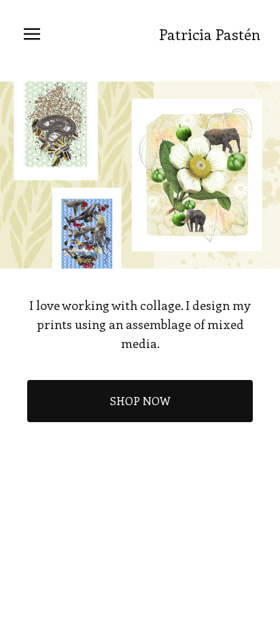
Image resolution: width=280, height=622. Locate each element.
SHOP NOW (140, 401)
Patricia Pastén (209, 34)
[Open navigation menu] (32, 34)
